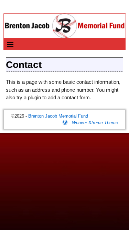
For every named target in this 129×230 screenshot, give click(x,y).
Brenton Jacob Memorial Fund (58, 116)
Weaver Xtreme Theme (95, 122)
